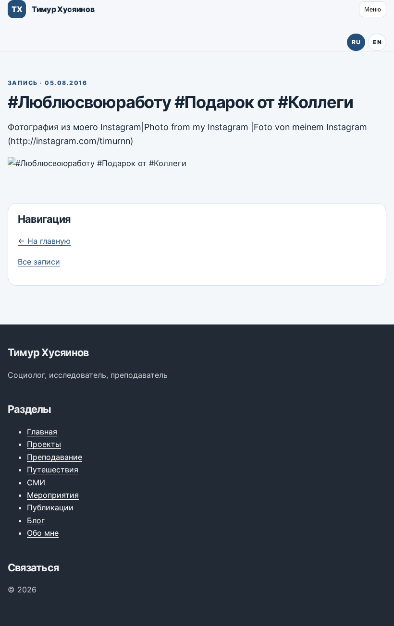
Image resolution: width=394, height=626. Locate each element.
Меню (372, 9)
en (377, 42)
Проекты (44, 444)
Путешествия (52, 469)
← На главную (44, 241)
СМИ (36, 482)
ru (356, 42)
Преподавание (54, 457)
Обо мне (43, 533)
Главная (42, 431)
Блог (36, 520)
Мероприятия (53, 495)
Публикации (50, 507)
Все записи (39, 261)
